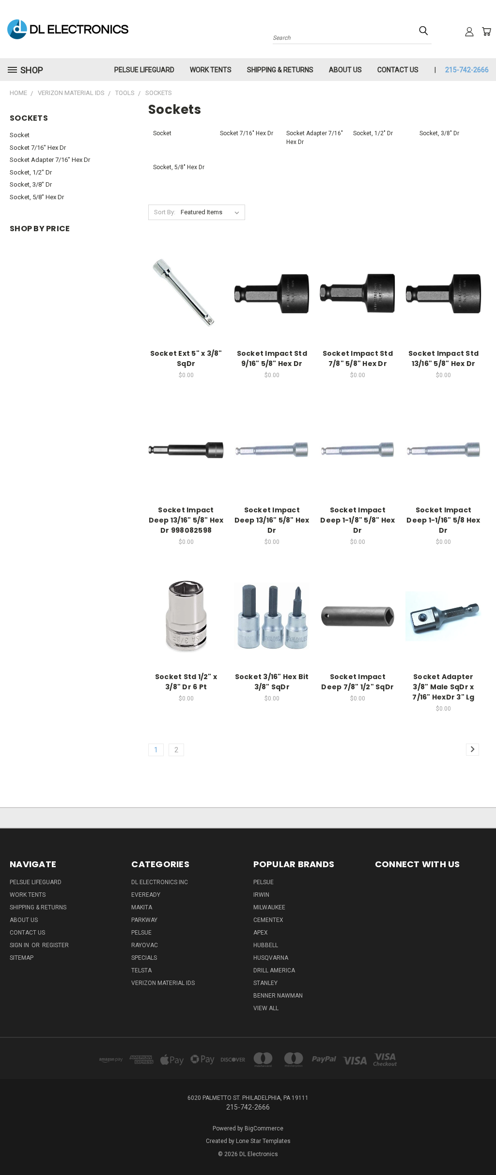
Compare (183, 292)
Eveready (145, 894)
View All (266, 1008)
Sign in (20, 945)
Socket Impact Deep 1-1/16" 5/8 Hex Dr (443, 520)
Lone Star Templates (263, 1141)
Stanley (265, 983)
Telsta (141, 970)
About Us (345, 70)
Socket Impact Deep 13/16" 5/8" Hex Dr (272, 520)
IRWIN (261, 894)
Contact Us (397, 70)
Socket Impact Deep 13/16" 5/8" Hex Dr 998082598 (186, 520)
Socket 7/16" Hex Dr (38, 147)
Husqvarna (270, 957)
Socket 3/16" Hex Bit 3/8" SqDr (272, 682)
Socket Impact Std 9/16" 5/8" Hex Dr (272, 358)
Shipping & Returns (280, 70)
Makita (141, 907)
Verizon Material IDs (163, 983)
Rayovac (144, 945)
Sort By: (164, 212)
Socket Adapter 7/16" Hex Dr (50, 159)
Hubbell (265, 945)
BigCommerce (264, 1128)
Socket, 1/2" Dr (31, 172)
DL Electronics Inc (159, 882)
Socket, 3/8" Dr (31, 184)
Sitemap (21, 957)
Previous (481, 1145)
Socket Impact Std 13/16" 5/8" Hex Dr (443, 358)
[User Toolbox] (469, 31)
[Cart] (486, 31)
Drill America (274, 970)
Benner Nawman (278, 995)
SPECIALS (144, 957)
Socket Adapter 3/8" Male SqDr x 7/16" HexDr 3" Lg (443, 687)
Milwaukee (269, 907)
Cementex (268, 920)
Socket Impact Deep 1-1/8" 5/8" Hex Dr (357, 520)
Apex (260, 932)
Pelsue (141, 932)
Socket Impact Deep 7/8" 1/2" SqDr (357, 682)
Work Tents (211, 70)
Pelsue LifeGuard (144, 70)
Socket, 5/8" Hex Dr (37, 197)
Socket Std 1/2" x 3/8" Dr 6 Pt (186, 682)
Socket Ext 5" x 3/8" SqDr (186, 358)
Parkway (144, 920)
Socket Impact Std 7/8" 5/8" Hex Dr (358, 358)
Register (55, 945)
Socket (20, 135)
